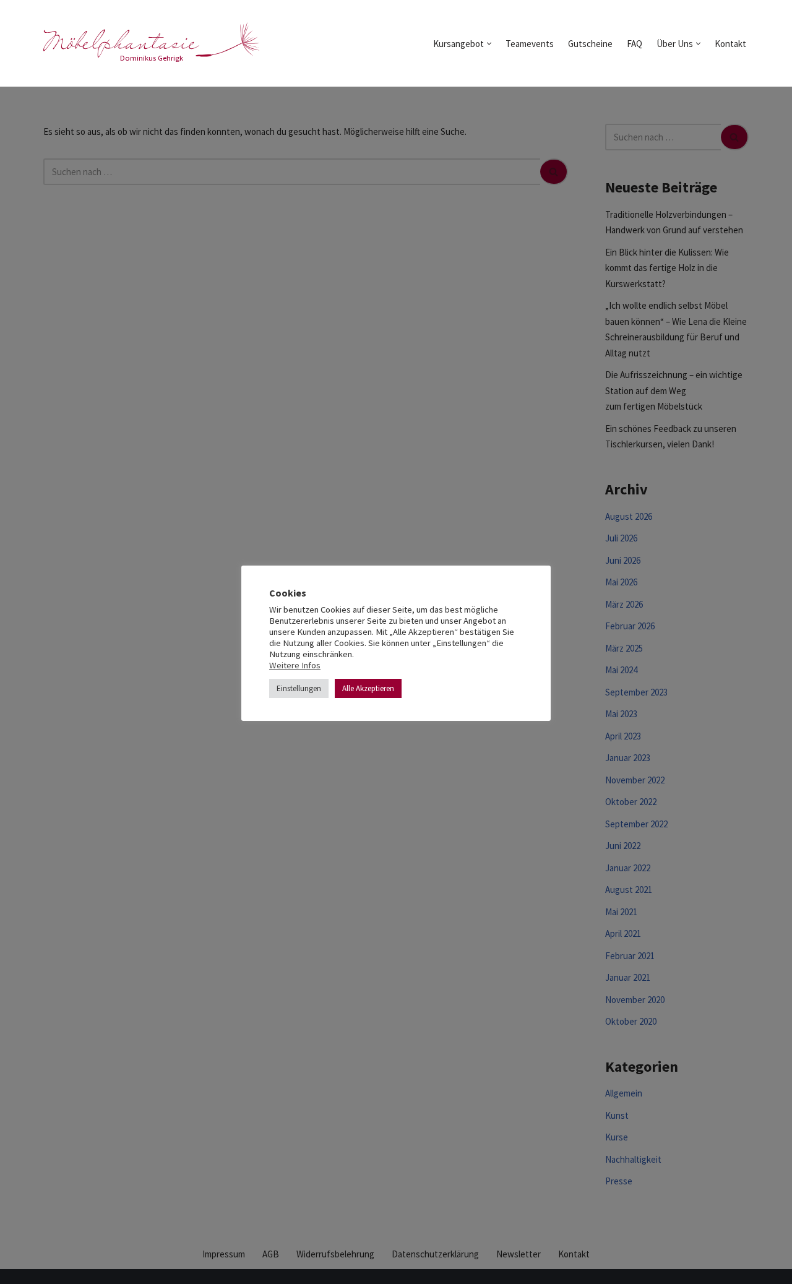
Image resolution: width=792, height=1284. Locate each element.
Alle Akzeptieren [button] (368, 688)
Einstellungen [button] (299, 688)
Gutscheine (590, 44)
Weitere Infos (295, 665)
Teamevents (530, 44)
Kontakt (730, 44)
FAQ (634, 44)
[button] (489, 43)
